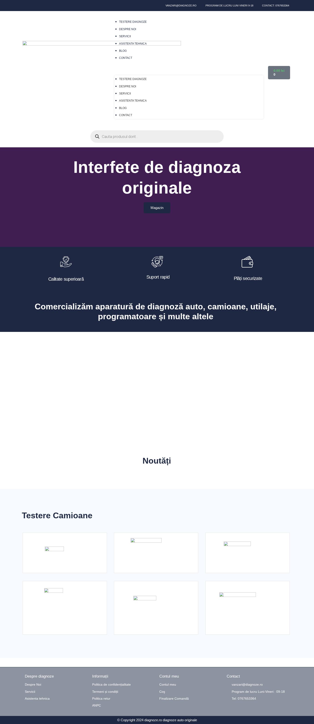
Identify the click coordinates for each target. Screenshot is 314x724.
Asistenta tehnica (133, 43)
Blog (123, 50)
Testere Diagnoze (133, 21)
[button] (188, 68)
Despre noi (127, 29)
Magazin (157, 208)
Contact (125, 58)
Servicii (125, 36)
